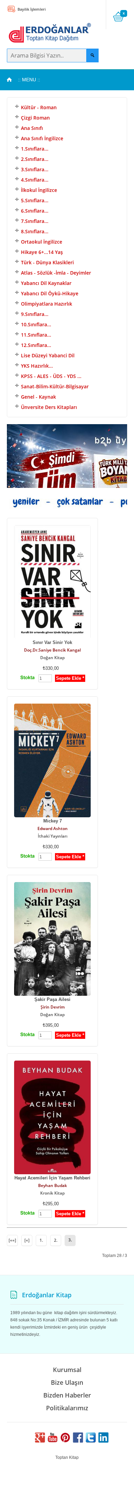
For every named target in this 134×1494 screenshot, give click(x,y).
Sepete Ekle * (70, 678)
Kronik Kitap (52, 1193)
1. (41, 1240)
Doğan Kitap (52, 658)
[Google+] (40, 1441)
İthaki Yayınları (52, 836)
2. (55, 1240)
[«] (27, 1240)
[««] (12, 1240)
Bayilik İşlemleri (31, 9)
